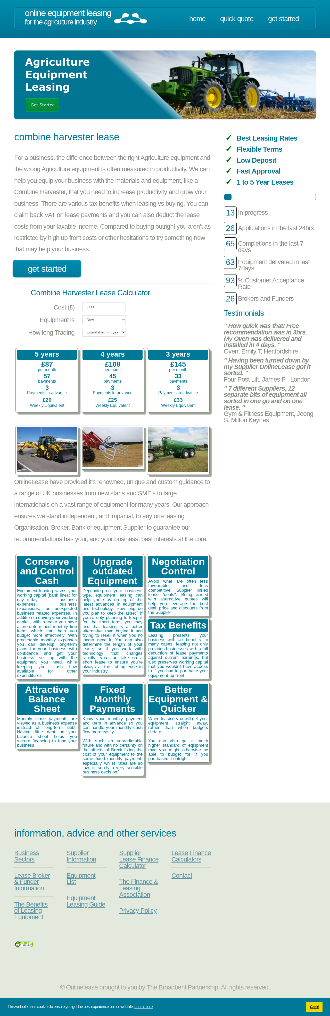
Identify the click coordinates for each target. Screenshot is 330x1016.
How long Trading (51, 332)
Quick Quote (236, 19)
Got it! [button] (314, 1007)
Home (197, 19)
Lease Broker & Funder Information (32, 882)
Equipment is (57, 319)
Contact (181, 875)
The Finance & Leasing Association (138, 888)
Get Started (283, 19)
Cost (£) (64, 307)
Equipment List (81, 878)
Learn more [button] (143, 1006)
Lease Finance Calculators (191, 856)
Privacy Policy (138, 910)
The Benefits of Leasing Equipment (31, 910)
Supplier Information (81, 856)
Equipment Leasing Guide (86, 901)
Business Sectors (26, 856)
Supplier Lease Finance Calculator (139, 859)
